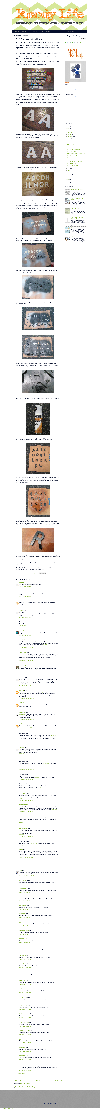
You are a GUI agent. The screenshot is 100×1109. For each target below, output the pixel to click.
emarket (21, 849)
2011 (67, 182)
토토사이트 (21, 753)
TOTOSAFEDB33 (23, 828)
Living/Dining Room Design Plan (74, 155)
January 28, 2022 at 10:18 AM (26, 857)
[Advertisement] (74, 109)
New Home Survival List (72, 151)
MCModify (59, 31)
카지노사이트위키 (23, 888)
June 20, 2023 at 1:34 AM (25, 866)
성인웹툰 (21, 822)
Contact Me (70, 31)
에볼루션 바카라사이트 (24, 1030)
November (70, 132)
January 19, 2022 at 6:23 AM (25, 845)
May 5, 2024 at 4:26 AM (24, 909)
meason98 (21, 582)
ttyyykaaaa (21, 747)
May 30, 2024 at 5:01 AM (25, 951)
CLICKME (21, 690)
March (69, 172)
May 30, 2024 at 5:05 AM (25, 1017)
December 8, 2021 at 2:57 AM (26, 824)
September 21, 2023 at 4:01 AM (26, 875)
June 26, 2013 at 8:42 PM (25, 606)
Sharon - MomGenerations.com (26, 591)
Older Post (58, 1080)
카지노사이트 (22, 714)
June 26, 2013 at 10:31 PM (25, 625)
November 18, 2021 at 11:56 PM (26, 743)
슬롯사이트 (21, 922)
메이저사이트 (22, 1047)
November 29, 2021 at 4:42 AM (26, 779)
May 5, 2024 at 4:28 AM (24, 942)
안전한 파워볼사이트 (24, 1022)
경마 (37, 669)
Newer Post (17, 1080)
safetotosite (22, 947)
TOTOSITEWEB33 (23, 804)
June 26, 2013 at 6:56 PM (25, 596)
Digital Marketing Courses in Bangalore (33, 855)
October (70, 134)
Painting (31, 575)
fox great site (22, 712)
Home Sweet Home (47, 31)
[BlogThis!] (41, 573)
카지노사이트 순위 (23, 1055)
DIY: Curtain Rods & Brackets (78, 236)
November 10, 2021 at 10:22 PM (26, 708)
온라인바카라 (54, 735)
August (69, 138)
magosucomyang (23, 665)
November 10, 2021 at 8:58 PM (26, 673)
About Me (25, 31)
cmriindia (21, 988)
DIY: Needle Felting (71, 163)
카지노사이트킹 (22, 905)
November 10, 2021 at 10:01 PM (26, 685)
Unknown (21, 600)
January (70, 177)
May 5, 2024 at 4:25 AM (24, 884)
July (69, 141)
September (70, 136)
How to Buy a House (76, 208)
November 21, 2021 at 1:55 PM (26, 757)
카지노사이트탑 (22, 880)
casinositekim (22, 963)
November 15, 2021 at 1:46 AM (26, 729)
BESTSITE (21, 677)
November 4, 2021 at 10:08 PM (26, 660)
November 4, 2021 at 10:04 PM (26, 648)
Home (17, 31)
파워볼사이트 (22, 913)
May (69, 168)
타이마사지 (38, 704)
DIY (25, 575)
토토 (51, 657)
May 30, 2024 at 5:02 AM (25, 959)
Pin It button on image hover (7, 1108)
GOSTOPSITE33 (23, 793)
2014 (67, 126)
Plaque (35, 575)
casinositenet (22, 955)
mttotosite (21, 972)
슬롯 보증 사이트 (23, 1039)
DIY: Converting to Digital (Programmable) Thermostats (74, 160)
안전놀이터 (45, 644)
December (70, 130)
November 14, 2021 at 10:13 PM (26, 719)
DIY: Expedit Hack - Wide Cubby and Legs (77, 218)
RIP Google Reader (71, 144)
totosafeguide (22, 639)
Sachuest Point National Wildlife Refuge (76, 153)
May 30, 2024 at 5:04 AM (25, 1001)
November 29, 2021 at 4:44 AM (26, 789)
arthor (20, 870)
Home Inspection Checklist (77, 189)
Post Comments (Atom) (25, 1083)
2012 (67, 179)
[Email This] (39, 573)
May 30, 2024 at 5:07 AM (25, 1042)
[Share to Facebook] (44, 573)
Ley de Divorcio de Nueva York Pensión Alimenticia (45, 873)
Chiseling (21, 575)
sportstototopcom (23, 723)
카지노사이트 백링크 (24, 930)
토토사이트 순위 (23, 938)
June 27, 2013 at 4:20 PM (25, 635)
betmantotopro (22, 652)
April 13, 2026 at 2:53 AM (25, 1070)
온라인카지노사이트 (23, 897)
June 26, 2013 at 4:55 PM (25, 586)
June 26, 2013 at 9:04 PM (25, 617)
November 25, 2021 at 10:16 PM (26, 769)
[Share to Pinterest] (45, 573)
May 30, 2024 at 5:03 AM (25, 976)
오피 (43, 692)
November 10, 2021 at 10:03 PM (26, 698)
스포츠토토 (54, 809)
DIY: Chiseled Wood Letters (73, 147)
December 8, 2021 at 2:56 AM (26, 800)
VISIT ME (21, 702)
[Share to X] (42, 573)
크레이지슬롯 (46, 763)
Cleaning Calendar (71, 157)
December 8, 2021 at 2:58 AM (26, 836)
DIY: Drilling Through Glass (73, 149)
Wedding (35, 31)
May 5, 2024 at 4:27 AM (24, 934)
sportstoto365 (22, 980)
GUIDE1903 (22, 816)
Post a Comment (21, 1073)
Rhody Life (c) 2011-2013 (50, 1103)
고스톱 (20, 798)
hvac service (22, 1064)
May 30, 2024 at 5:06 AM (25, 1034)
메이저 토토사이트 (23, 1005)
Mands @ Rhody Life (25, 573)
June (69, 143)
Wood (39, 575)
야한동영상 (30, 681)
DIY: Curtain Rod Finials (72, 165)
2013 (67, 128)
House (27, 575)
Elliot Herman (22, 862)
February (70, 174)
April (69, 170)
